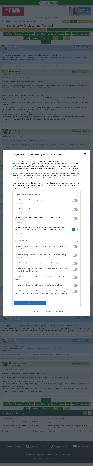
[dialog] (46, 233)
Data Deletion (34, 311)
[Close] (86, 155)
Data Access (46, 311)
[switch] (75, 200)
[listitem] (46, 195)
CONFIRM (30, 303)
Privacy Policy (59, 311)
